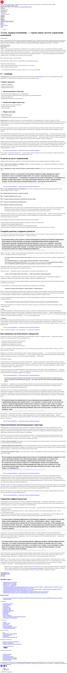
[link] (3, 20)
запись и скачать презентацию (36, 568)
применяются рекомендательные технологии (26, 662)
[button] (2, 22)
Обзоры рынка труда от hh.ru (9, 583)
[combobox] (6, 669)
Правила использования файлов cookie (23, 6)
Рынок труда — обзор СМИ (9, 585)
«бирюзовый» (40, 76)
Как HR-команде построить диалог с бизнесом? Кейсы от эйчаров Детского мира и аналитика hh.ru (25, 592)
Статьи (4, 29)
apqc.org (28, 379)
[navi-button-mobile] (2, 27)
